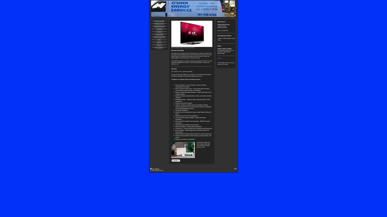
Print (153, 168)
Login (235, 168)
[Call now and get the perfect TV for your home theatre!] (191, 34)
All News (219, 58)
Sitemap (157, 168)
